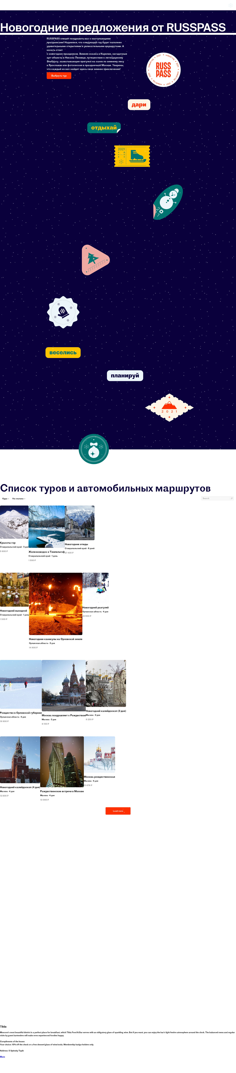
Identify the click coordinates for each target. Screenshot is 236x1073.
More (2, 1056)
